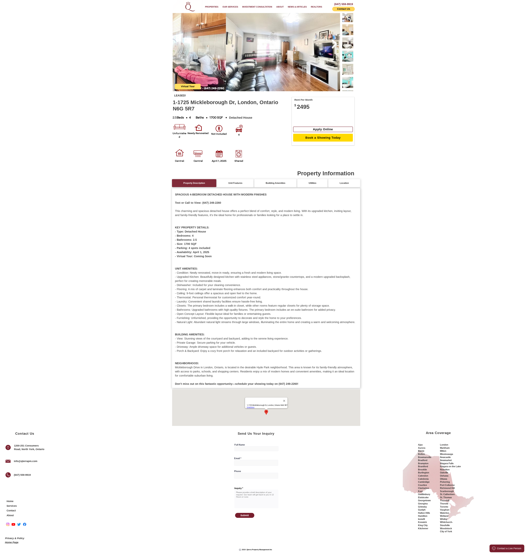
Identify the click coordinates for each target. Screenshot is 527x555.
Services (12, 506)
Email (237, 458)
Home (10, 501)
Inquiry (238, 488)
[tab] (194, 183)
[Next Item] (334, 44)
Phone (237, 471)
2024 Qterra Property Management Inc (257, 550)
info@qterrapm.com (25, 461)
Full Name (239, 445)
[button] (230, 6)
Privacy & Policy (14, 538)
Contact (11, 510)
